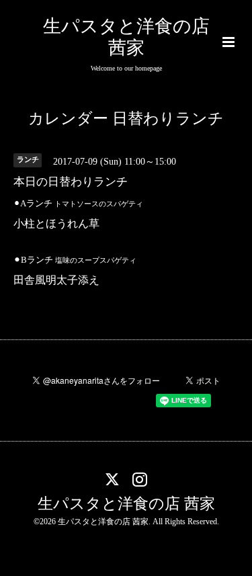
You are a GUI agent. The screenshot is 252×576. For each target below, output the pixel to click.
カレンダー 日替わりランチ (126, 118)
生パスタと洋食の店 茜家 (126, 503)
